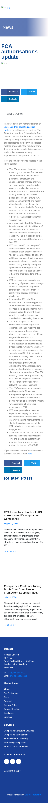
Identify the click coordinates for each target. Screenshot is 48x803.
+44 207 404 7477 (16, 672)
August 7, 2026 (11, 523)
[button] (10, 92)
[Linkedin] (18, 761)
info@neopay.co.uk (18, 676)
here (30, 453)
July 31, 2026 (10, 597)
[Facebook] (6, 761)
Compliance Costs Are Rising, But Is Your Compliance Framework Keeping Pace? (23, 589)
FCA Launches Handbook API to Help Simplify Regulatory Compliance (23, 515)
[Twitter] (12, 761)
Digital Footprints (33, 794)
